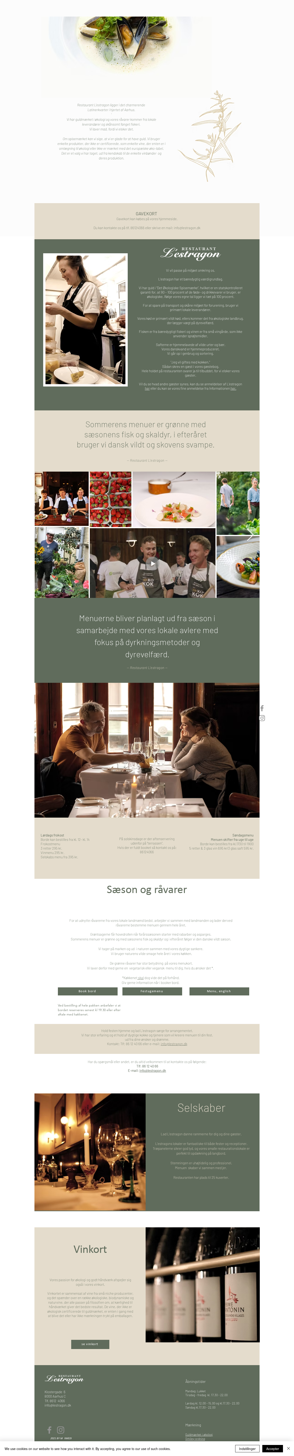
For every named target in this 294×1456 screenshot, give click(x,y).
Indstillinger (247, 1448)
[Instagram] (262, 718)
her (147, 388)
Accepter (272, 1448)
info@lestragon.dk (187, 228)
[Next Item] (250, 535)
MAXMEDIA (66, 1438)
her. (233, 388)
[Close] (288, 1448)
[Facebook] (262, 708)
